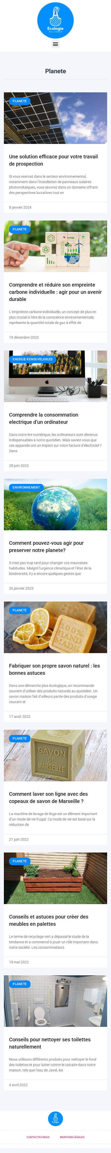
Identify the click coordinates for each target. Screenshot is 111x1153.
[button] (55, 44)
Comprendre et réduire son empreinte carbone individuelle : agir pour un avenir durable (55, 292)
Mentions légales (72, 1137)
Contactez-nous (38, 1137)
